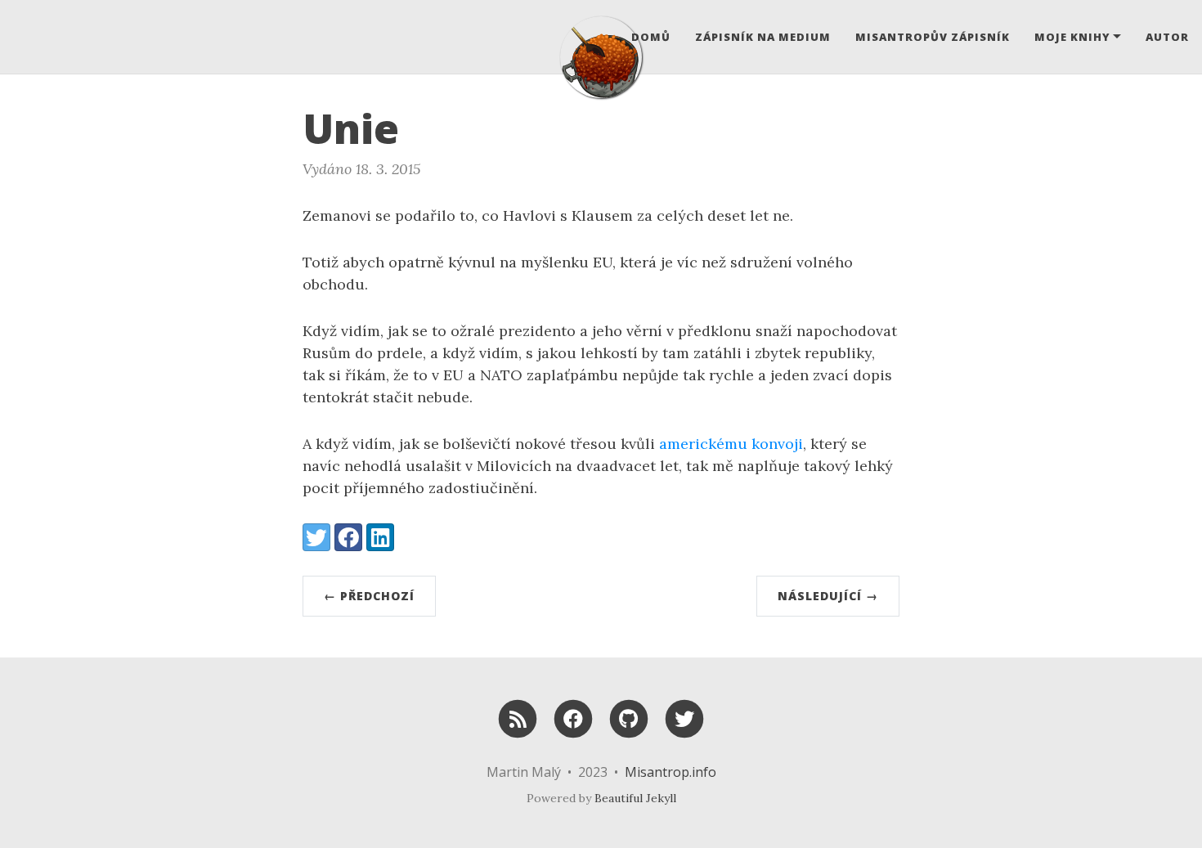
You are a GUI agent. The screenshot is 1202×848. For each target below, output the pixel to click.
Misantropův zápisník (932, 36)
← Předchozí (369, 595)
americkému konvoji (731, 443)
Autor (1167, 36)
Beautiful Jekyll (635, 798)
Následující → (828, 595)
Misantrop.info (670, 772)
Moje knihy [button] (1072, 36)
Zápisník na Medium (763, 36)
